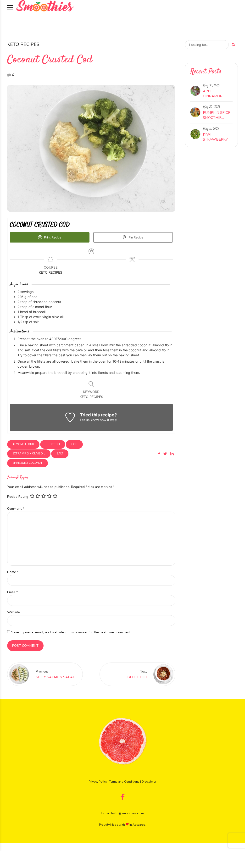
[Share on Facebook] (159, 454)
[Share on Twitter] (165, 454)
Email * (12, 592)
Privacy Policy (98, 781)
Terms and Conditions (124, 781)
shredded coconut (27, 463)
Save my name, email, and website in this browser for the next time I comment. (71, 632)
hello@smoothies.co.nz (127, 813)
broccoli (53, 444)
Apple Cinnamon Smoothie (213, 94)
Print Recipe (52, 237)
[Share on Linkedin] (172, 454)
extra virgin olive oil (28, 453)
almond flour (23, 444)
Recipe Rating (17, 496)
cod (74, 444)
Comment (15, 508)
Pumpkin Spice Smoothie (216, 115)
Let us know (89, 420)
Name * (12, 572)
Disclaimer (149, 781)
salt (60, 453)
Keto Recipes (23, 44)
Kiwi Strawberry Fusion (215, 137)
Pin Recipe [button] (135, 237)
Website (13, 612)
